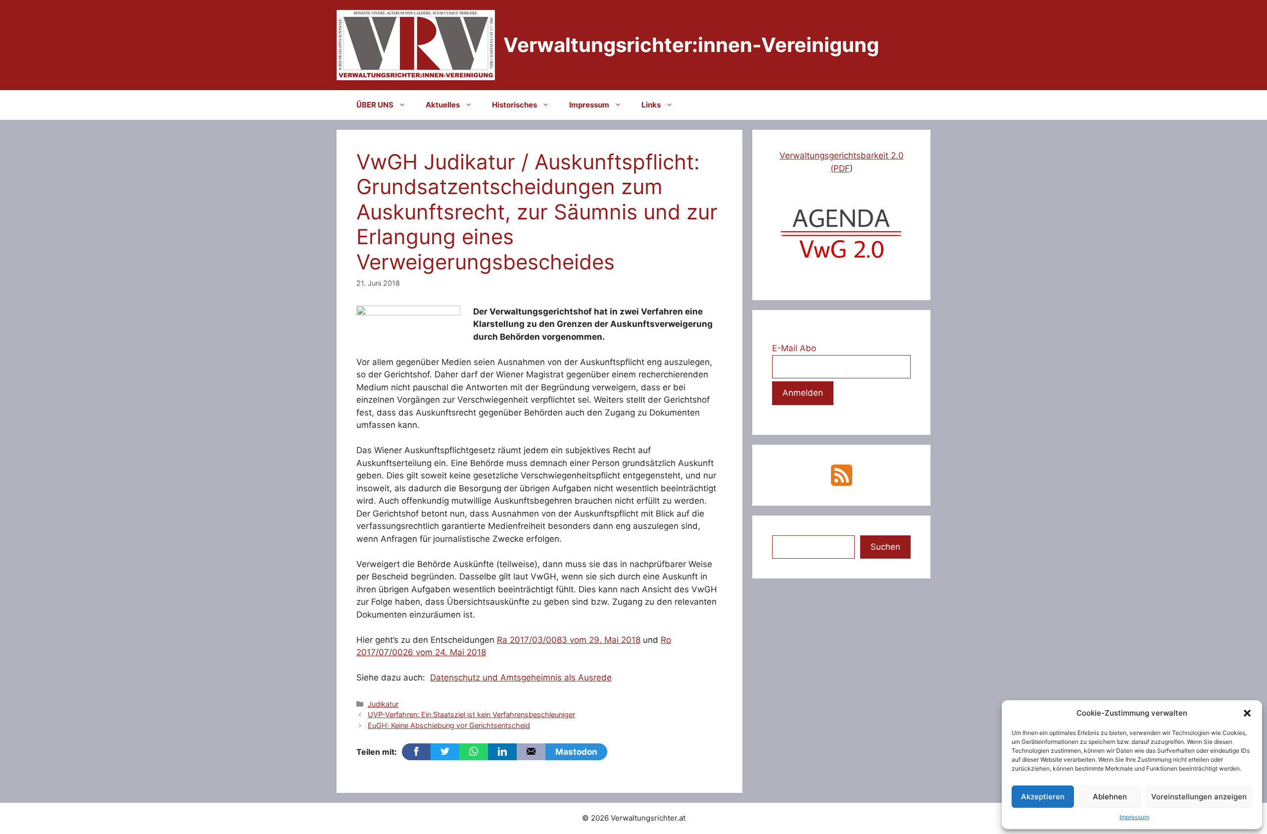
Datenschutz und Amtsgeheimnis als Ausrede (521, 677)
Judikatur (383, 704)
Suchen (885, 547)
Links (651, 104)
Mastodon (576, 752)
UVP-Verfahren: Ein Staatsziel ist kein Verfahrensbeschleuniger (471, 714)
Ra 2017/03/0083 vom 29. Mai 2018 (568, 640)
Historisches (514, 104)
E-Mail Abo (794, 348)
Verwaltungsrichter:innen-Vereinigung (691, 45)
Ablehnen (1110, 796)
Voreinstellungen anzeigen (1199, 796)
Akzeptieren (1043, 796)
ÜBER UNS (374, 104)
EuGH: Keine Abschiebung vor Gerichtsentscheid (449, 725)
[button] (1247, 713)
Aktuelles (443, 104)
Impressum (1134, 817)
